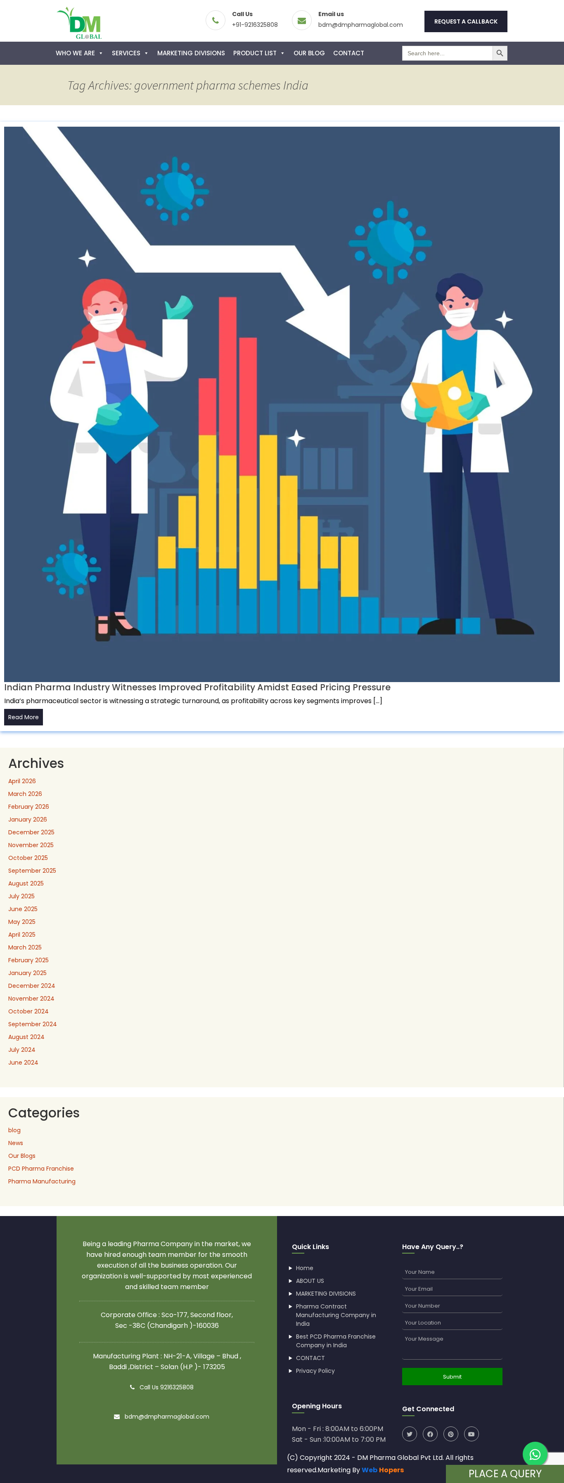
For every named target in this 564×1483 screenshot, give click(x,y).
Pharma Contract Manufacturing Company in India (336, 1315)
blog (14, 1130)
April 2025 (22, 934)
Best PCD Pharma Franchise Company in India (336, 1340)
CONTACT (348, 53)
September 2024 (32, 1024)
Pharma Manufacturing (42, 1181)
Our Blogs (22, 1156)
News (15, 1143)
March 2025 (25, 947)
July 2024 (22, 1050)
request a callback (466, 21)
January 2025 (27, 973)
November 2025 (31, 845)
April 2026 (22, 781)
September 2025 (32, 871)
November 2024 (31, 998)
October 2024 (28, 1011)
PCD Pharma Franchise (41, 1168)
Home (304, 1268)
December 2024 (31, 986)
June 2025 (23, 909)
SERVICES (126, 53)
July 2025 (21, 896)
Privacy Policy (315, 1371)
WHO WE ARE (75, 53)
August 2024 (26, 1037)
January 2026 (27, 819)
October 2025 (28, 858)
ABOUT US (310, 1281)
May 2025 (22, 922)
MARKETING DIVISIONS (191, 53)
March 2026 (25, 794)
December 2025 (31, 832)
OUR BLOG (309, 53)
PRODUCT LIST (255, 53)
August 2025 (26, 883)
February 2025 (28, 960)
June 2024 (23, 1062)
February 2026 (28, 807)
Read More (23, 717)
